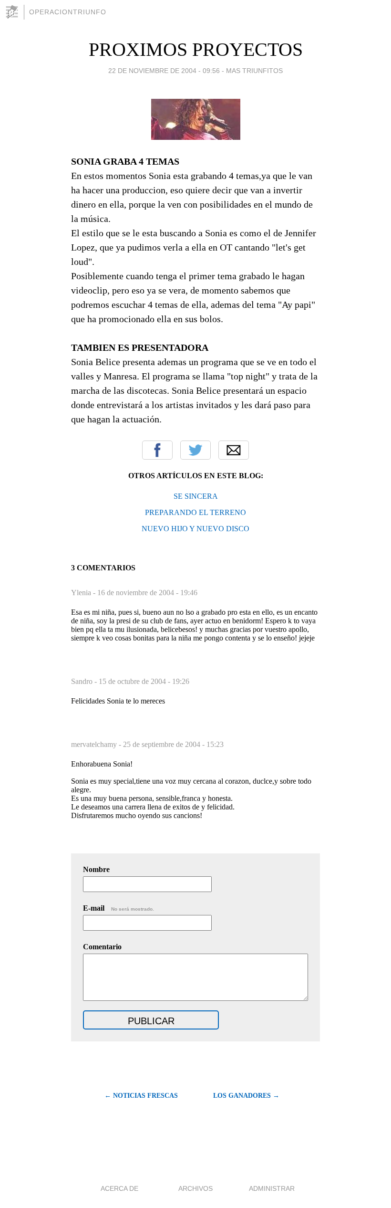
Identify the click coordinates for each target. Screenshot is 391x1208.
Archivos (195, 1188)
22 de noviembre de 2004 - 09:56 (164, 70)
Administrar (272, 1188)
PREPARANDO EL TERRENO (195, 512)
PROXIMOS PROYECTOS (196, 49)
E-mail (118, 908)
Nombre (96, 869)
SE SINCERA (196, 496)
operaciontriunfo (67, 12)
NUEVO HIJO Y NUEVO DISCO (195, 529)
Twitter (195, 450)
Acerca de (119, 1188)
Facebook (157, 450)
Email (233, 450)
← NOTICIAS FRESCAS (141, 1095)
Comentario (102, 947)
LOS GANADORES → (246, 1095)
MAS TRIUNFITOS (254, 70)
